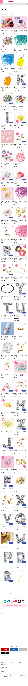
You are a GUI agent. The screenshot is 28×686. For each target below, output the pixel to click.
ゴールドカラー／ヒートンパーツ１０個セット (20, 278)
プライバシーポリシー (22, 676)
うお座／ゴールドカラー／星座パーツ (7, 240)
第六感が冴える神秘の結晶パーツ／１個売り (20, 31)
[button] (1, 1)
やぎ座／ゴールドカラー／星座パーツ (20, 451)
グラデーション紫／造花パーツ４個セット (7, 394)
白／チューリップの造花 (5, 545)
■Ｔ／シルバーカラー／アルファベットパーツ (7, 316)
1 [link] (10, 592)
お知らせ (11, 662)
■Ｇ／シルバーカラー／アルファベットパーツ (20, 527)
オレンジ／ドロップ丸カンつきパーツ (7, 88)
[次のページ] (17, 592)
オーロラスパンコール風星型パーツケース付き (7, 356)
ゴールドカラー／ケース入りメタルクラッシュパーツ (20, 489)
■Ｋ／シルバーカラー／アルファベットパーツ (20, 88)
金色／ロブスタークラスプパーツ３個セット (20, 221)
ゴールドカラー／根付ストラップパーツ (20, 584)
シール (17, 4)
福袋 (21, 4)
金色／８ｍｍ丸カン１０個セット (7, 431)
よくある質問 (20, 662)
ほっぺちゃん (12, 4)
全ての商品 (6, 4)
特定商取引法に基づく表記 (22, 678)
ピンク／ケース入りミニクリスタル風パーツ (20, 240)
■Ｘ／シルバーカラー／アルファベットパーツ (20, 508)
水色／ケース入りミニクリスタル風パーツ (7, 69)
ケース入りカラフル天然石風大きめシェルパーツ (7, 221)
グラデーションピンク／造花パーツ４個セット (20, 183)
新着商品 (3, 669)
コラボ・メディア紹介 (22, 660)
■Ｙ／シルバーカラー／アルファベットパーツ (20, 297)
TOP (2, 659)
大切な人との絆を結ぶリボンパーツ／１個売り (7, 164)
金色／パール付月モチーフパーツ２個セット (20, 145)
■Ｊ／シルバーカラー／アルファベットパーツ (7, 451)
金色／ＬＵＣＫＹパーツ (19, 336)
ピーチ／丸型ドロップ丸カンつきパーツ (20, 164)
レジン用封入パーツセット (6, 49)
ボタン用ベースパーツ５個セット (7, 144)
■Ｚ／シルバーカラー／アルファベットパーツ (20, 432)
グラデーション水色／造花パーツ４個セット (7, 183)
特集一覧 (3, 671)
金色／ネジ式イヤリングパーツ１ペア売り (20, 394)
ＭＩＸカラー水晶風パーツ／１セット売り (20, 107)
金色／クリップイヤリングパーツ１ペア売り (20, 470)
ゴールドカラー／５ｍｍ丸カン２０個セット (7, 413)
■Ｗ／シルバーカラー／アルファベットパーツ (20, 546)
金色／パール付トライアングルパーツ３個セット (7, 278)
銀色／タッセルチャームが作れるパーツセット (7, 470)
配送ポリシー (12, 677)
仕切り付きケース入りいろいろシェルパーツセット (7, 337)
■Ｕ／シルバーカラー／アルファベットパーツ (20, 316)
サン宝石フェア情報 (14, 659)
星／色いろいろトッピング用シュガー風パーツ (7, 107)
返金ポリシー (12, 675)
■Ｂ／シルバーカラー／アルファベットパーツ (7, 584)
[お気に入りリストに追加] (12, 17)
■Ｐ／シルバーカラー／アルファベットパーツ (7, 565)
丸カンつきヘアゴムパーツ (6, 296)
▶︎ (26, 4)
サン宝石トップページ (5, 6)
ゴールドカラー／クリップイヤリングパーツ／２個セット (7, 508)
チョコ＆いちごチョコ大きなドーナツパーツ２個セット (20, 259)
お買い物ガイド (4, 662)
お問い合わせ (4, 664)
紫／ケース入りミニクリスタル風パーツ (20, 202)
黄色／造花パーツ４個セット (19, 125)
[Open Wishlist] (22, 1)
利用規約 (3, 677)
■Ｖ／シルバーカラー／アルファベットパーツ (7, 527)
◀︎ (1, 4)
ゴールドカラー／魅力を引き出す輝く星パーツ (7, 202)
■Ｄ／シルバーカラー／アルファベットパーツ (20, 565)
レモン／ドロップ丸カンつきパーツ (20, 69)
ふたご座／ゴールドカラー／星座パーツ (7, 375)
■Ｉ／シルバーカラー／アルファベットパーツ (7, 126)
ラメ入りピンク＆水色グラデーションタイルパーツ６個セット (20, 375)
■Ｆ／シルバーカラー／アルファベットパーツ (7, 489)
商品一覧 (20, 669)
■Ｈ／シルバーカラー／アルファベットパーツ (20, 413)
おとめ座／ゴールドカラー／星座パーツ (20, 356)
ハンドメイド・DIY (14, 6)
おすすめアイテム (13, 669)
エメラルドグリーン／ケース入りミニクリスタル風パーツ (20, 50)
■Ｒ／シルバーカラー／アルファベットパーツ (7, 259)
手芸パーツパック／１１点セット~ (7, 31)
